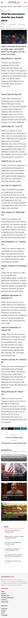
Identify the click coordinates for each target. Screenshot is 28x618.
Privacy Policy (4, 601)
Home (2, 11)
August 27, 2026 (5, 459)
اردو (25, 2)
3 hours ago (7, 533)
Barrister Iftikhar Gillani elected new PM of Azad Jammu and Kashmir (14, 555)
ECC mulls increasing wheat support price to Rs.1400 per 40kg (13, 516)
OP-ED (3, 613)
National (10, 6)
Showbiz (3, 611)
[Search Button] (2, 2)
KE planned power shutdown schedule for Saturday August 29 (14, 537)
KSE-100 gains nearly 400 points (13, 561)
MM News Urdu (5, 595)
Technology (4, 615)
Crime (14, 6)
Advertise (3, 593)
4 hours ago (7, 552)
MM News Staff (12, 24)
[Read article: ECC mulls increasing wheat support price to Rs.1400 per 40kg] (14, 511)
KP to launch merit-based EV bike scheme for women (13, 543)
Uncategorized (8, 11)
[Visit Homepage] (12, 2)
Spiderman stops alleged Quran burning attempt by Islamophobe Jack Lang (12, 475)
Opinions (19, 6)
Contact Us (4, 599)
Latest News (4, 608)
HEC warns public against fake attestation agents (12, 531)
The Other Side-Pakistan (7, 597)
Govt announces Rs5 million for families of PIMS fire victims (12, 549)
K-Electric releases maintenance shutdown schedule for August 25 (12, 456)
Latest (2, 6)
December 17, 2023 (21, 24)
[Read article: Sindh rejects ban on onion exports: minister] (14, 492)
